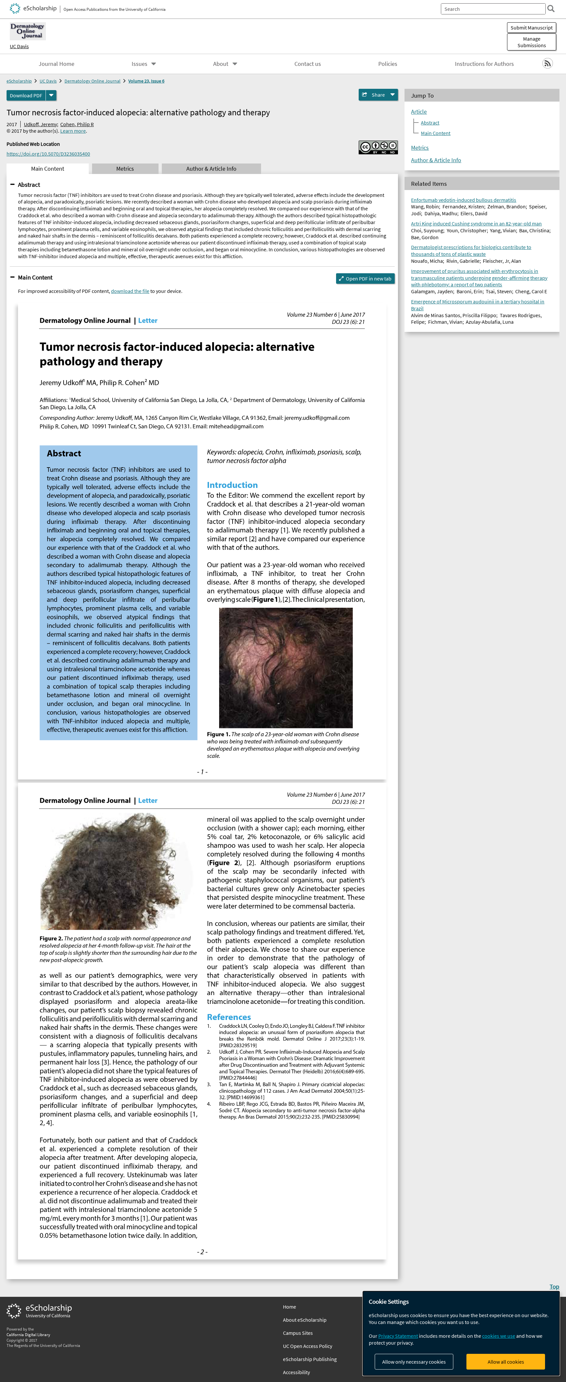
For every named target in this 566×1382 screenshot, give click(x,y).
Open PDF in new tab (368, 278)
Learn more (73, 130)
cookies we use (498, 1336)
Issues (139, 63)
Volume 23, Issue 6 (146, 81)
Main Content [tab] (47, 168)
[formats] (51, 95)
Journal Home (56, 63)
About (220, 63)
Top (554, 1286)
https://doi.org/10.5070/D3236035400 (48, 153)
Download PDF (26, 95)
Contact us (307, 63)
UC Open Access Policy (307, 1346)
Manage (532, 41)
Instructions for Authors (484, 63)
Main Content (35, 277)
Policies (387, 63)
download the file (130, 291)
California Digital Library (28, 1334)
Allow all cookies (506, 1361)
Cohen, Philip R (77, 124)
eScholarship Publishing (310, 1359)
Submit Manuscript (532, 27)
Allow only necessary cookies (414, 1361)
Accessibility (296, 1372)
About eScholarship (305, 1319)
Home (289, 1306)
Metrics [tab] (125, 168)
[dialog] (461, 1333)
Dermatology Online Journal (93, 81)
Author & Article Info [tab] (211, 168)
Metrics (420, 147)
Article (419, 111)
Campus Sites (298, 1333)
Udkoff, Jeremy (40, 124)
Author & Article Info (436, 160)
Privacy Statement (398, 1336)
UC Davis (19, 46)
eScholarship (19, 81)
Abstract (29, 184)
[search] (551, 8)
